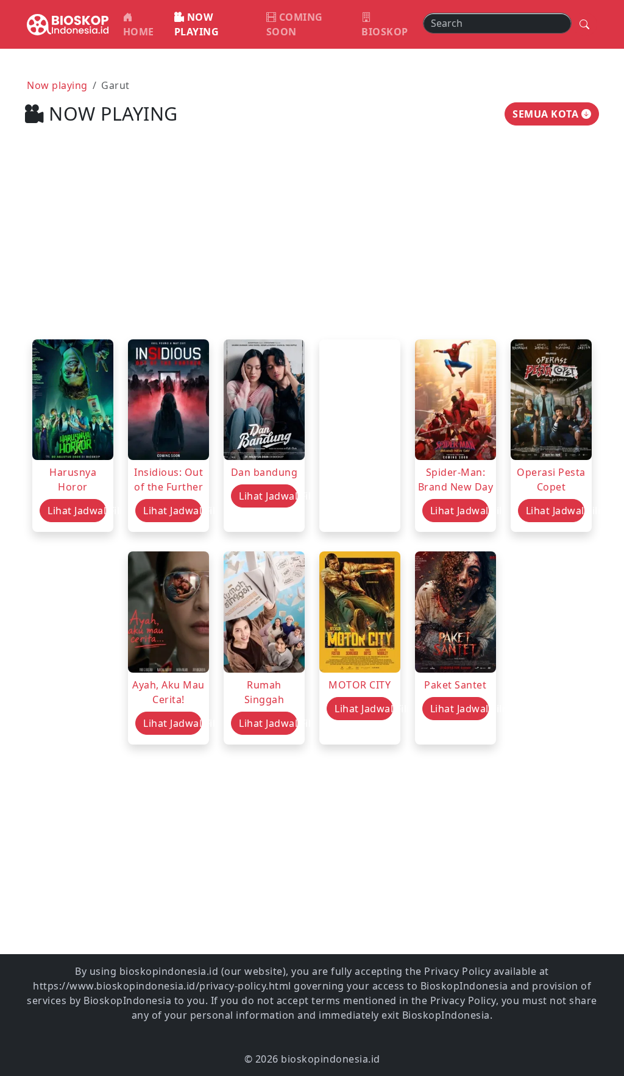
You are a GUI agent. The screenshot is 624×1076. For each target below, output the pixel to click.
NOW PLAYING (196, 24)
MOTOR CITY (359, 685)
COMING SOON (294, 24)
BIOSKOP (384, 31)
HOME (138, 31)
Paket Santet (455, 685)
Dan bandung (264, 472)
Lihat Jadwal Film (77, 510)
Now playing (57, 85)
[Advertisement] (312, 244)
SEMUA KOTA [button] (546, 114)
